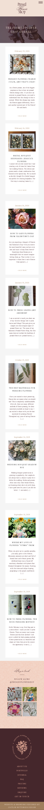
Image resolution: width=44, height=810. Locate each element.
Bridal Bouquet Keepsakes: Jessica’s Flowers (22, 158)
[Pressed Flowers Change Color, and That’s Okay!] (22, 64)
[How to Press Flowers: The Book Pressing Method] (22, 605)
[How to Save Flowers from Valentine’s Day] (22, 219)
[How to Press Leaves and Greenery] (22, 296)
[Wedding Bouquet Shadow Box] (22, 450)
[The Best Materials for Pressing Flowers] (22, 373)
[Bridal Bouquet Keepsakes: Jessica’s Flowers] (22, 141)
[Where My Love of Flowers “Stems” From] (22, 528)
